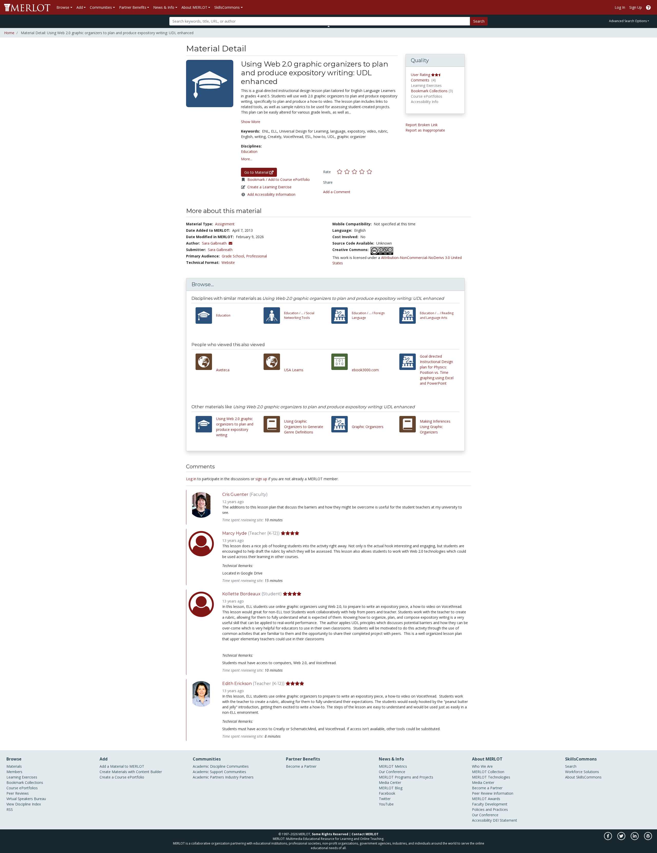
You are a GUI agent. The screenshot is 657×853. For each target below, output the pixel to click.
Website (228, 262)
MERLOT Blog (390, 787)
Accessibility (482, 820)
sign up (261, 478)
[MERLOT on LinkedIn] (635, 839)
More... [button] (246, 158)
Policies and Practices (490, 809)
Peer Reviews (17, 793)
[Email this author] (230, 243)
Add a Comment (336, 191)
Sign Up (635, 7)
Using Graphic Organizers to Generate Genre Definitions (303, 426)
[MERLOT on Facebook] (608, 839)
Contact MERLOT (365, 834)
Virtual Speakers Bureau (26, 798)
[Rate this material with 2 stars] (348, 171)
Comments (420, 80)
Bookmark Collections (429, 90)
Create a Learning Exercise (269, 186)
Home (9, 32)
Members (14, 771)
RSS (9, 809)
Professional (256, 256)
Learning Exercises (21, 777)
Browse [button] (62, 7)
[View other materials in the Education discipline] (206, 315)
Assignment (225, 223)
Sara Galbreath (220, 249)
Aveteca (222, 369)
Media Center (390, 782)
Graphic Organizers (367, 426)
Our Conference (392, 771)
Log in (191, 478)
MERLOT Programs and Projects (406, 777)
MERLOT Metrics (393, 766)
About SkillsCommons (583, 777)
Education (249, 151)
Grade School (233, 256)
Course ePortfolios (22, 787)
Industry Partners (239, 777)
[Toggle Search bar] (328, 26)
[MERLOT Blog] (648, 839)
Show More (250, 121)
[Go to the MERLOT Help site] (648, 7)
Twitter (385, 798)
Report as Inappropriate (425, 130)
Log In (620, 7)
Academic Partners (208, 777)
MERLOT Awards (486, 798)
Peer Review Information (492, 793)
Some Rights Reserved (330, 834)
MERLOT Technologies (491, 777)
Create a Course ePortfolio (122, 777)
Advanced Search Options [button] (628, 21)
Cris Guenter (235, 494)
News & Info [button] (163, 7)
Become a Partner (301, 766)
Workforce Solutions (582, 771)
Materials (14, 766)
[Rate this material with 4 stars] (363, 171)
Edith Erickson (237, 683)
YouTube (386, 804)
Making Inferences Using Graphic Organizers (435, 426)
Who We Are (482, 766)
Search (479, 21)
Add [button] (79, 7)
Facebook (387, 793)
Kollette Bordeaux (241, 593)
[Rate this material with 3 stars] (355, 171)
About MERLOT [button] (194, 7)
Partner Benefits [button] (132, 7)
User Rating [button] (420, 74)
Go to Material (256, 172)
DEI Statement (505, 820)
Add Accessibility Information (271, 194)
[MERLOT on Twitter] (621, 839)
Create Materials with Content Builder (131, 771)
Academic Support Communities (219, 771)
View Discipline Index (23, 804)
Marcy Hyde (234, 533)
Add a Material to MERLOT (122, 766)
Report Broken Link (421, 124)
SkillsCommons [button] (227, 7)
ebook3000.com (365, 369)
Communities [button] (101, 7)
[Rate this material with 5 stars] (370, 171)
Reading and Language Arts (436, 315)
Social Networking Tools (299, 315)
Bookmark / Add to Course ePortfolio (278, 179)
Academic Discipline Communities (221, 766)
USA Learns (293, 369)
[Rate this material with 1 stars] (340, 171)
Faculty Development (489, 804)
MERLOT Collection (488, 771)
